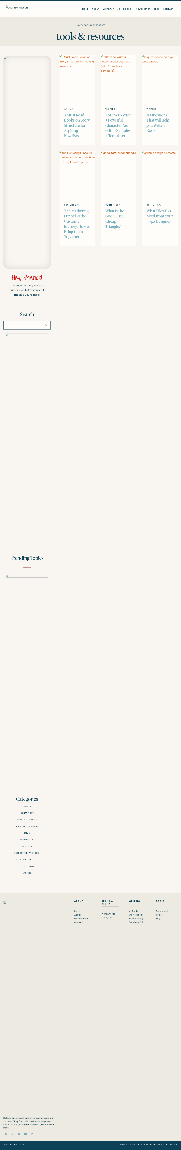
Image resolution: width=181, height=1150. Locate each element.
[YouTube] (25, 1134)
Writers (69, 109)
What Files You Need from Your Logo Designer (159, 216)
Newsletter (143, 9)
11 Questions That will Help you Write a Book (157, 122)
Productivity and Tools (27, 853)
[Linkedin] (32, 1134)
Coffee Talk (27, 806)
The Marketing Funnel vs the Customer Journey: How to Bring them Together (77, 223)
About (96, 9)
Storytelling (27, 866)
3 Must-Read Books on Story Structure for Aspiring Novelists (77, 125)
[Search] (45, 325)
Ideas (27, 833)
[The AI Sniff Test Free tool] (27, 439)
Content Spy (71, 205)
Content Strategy (27, 820)
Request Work (81, 918)
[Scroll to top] (174, 1141)
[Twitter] (12, 1134)
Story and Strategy (27, 859)
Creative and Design (27, 826)
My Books (27, 846)
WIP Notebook (136, 914)
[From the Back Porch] (27, 681)
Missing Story (27, 839)
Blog (157, 9)
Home (85, 9)
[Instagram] (18, 1134)
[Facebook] (5, 1134)
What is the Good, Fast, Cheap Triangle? (114, 218)
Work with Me (111, 9)
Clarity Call (107, 917)
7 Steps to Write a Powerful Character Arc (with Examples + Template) (118, 125)
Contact (168, 9)
